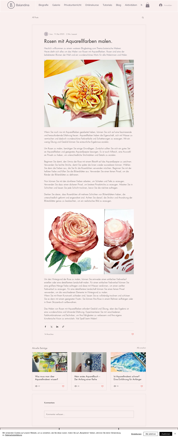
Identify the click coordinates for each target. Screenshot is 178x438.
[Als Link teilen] (63, 326)
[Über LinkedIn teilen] (57, 326)
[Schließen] (175, 434)
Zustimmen (166, 434)
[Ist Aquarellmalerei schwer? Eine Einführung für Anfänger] (128, 362)
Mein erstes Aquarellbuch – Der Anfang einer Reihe (87, 378)
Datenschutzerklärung (13, 435)
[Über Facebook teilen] (45, 326)
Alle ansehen (141, 348)
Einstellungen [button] (136, 434)
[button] (148, 5)
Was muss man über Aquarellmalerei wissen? (46, 378)
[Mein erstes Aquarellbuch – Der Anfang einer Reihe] (89, 362)
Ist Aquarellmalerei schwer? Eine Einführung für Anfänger (127, 378)
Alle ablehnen (151, 434)
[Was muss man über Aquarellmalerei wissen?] (49, 362)
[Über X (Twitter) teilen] (51, 326)
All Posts (35, 17)
